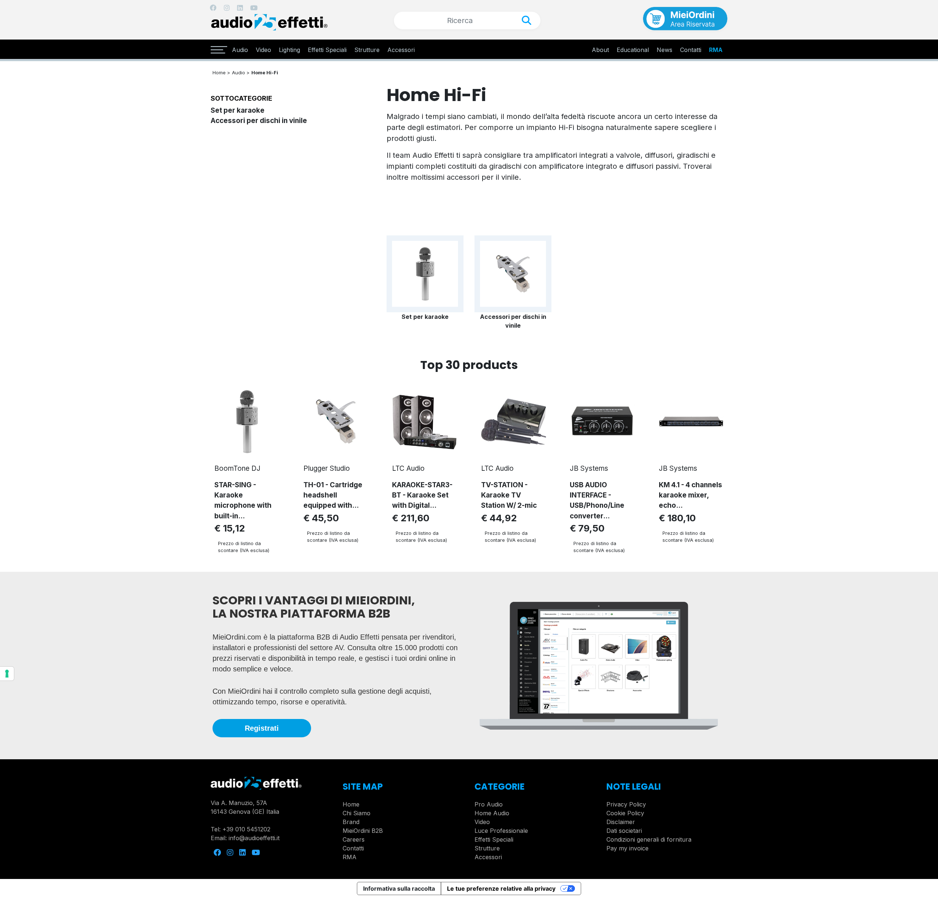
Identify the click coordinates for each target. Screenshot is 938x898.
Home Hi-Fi (264, 72)
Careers (354, 839)
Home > (221, 72)
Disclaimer (620, 822)
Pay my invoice (627, 848)
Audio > (241, 72)
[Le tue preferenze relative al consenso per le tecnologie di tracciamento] (7, 674)
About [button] (600, 49)
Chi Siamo (356, 813)
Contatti (353, 848)
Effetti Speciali (327, 49)
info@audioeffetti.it (254, 838)
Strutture (367, 49)
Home (351, 804)
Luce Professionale (501, 830)
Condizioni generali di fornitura (648, 839)
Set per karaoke (238, 110)
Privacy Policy (626, 804)
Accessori (401, 49)
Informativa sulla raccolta (399, 888)
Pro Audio (488, 804)
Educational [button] (633, 49)
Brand (351, 822)
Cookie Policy (625, 813)
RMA (716, 49)
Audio (240, 49)
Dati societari (624, 830)
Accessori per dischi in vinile (259, 120)
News (664, 49)
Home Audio (491, 813)
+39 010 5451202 (246, 829)
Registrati (262, 728)
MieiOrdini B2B (363, 830)
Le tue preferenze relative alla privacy (501, 888)
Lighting (289, 49)
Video (263, 49)
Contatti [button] (690, 49)
